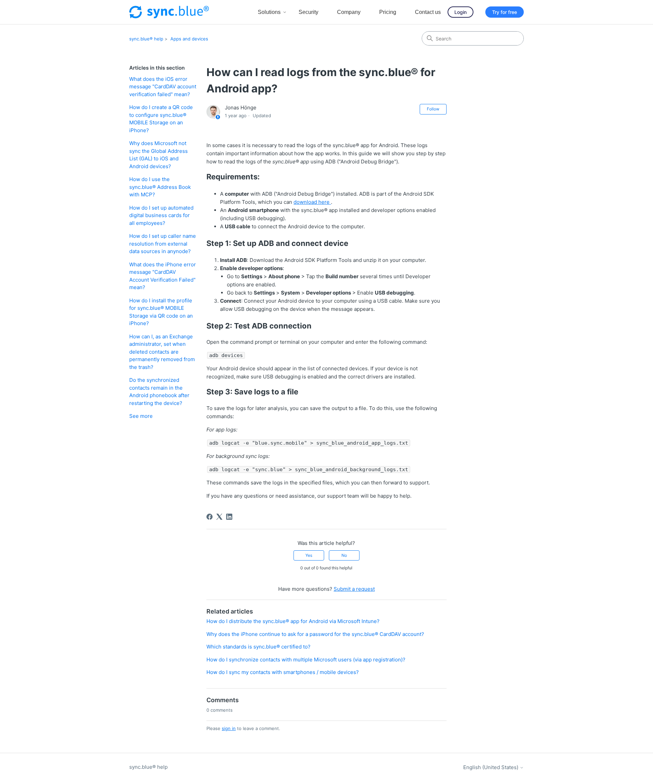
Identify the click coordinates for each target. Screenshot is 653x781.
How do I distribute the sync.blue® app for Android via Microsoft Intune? (293, 621)
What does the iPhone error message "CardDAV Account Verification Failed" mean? (162, 276)
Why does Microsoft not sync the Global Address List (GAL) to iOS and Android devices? (158, 155)
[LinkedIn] (229, 517)
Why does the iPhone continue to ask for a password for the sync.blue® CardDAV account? (315, 634)
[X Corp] (219, 517)
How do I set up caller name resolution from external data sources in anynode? (162, 243)
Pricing (387, 12)
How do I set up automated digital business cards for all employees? (161, 215)
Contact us (428, 12)
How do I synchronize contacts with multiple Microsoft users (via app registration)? (305, 659)
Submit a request (354, 589)
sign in (229, 728)
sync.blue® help (146, 38)
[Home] (169, 12)
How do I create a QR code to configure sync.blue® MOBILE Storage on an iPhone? (161, 119)
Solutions (269, 12)
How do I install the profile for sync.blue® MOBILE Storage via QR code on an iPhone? (161, 312)
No (344, 555)
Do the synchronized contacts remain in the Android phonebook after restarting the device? (159, 391)
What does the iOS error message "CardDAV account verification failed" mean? (162, 86)
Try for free (504, 12)
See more (141, 416)
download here (312, 202)
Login (460, 12)
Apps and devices (189, 38)
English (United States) (491, 767)
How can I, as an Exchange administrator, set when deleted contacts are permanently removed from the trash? (162, 351)
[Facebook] (209, 517)
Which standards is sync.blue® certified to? (258, 646)
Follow (433, 108)
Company (349, 12)
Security (308, 12)
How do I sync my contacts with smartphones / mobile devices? (282, 672)
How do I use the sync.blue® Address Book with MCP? (160, 187)
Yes (308, 555)
